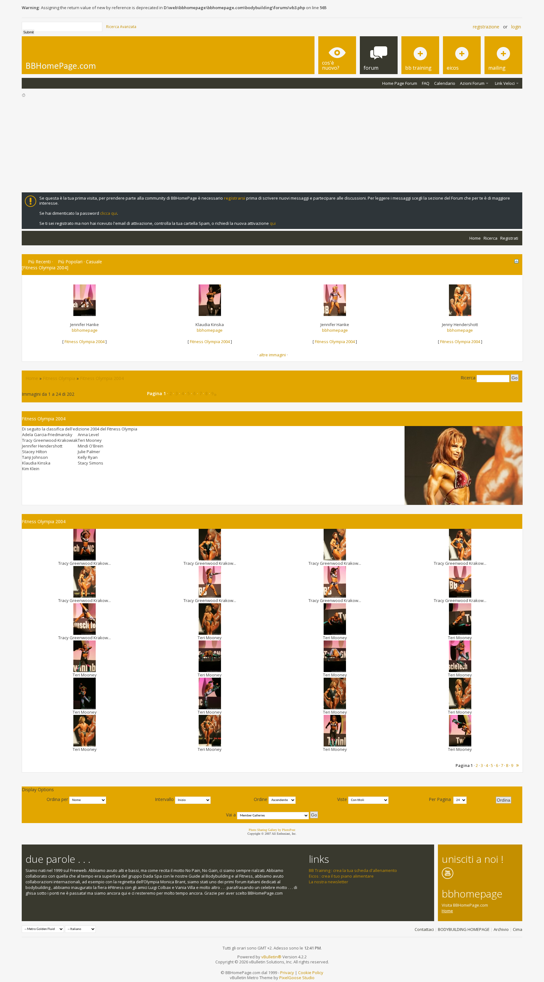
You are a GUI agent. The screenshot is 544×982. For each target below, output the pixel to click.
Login (516, 27)
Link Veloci (505, 83)
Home (475, 238)
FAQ (425, 83)
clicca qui (108, 213)
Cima (517, 929)
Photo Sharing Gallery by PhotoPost (272, 830)
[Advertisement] (272, 145)
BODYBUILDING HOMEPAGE (464, 929)
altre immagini (272, 355)
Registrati (509, 238)
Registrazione (486, 27)
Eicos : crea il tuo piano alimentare (341, 876)
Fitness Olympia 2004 (85, 341)
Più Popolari (70, 262)
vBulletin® (271, 957)
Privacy (287, 972)
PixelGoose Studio (296, 977)
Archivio (501, 929)
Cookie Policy (310, 972)
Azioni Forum (472, 83)
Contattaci (424, 929)
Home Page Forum (399, 83)
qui (273, 223)
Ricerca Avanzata (121, 26)
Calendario (444, 83)
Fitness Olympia (59, 378)
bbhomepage (85, 330)
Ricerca (490, 238)
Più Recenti (39, 262)
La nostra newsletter (328, 882)
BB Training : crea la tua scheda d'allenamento (353, 870)
